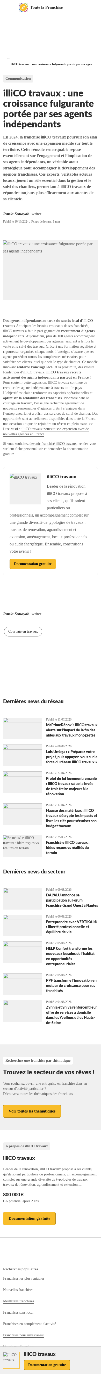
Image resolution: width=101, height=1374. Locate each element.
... (8, 58)
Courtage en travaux (23, 631)
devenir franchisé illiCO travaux (53, 444)
